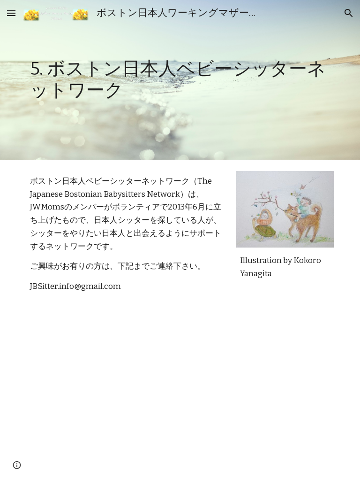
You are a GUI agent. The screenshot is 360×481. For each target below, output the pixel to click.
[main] (179, 79)
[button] (11, 13)
